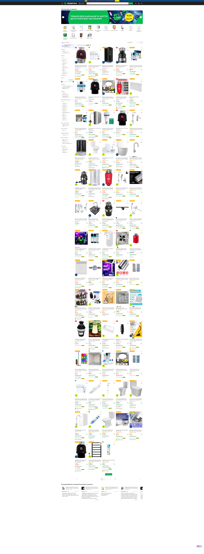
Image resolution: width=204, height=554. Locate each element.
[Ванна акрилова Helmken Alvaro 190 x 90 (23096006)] (108, 329)
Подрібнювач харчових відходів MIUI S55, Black (122, 340)
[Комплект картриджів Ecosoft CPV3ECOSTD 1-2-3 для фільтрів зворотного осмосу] (81, 86)
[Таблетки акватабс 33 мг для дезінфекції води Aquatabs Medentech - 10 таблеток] (136, 359)
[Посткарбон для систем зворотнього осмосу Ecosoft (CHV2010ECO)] (95, 388)
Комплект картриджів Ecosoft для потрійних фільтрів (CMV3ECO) (81, 129)
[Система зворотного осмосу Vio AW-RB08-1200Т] (95, 118)
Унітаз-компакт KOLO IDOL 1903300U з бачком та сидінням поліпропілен (94, 159)
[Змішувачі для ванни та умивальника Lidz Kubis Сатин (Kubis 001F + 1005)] (136, 118)
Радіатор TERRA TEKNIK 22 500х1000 (134, 97)
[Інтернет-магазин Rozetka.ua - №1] (70, 3)
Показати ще (63, 75)
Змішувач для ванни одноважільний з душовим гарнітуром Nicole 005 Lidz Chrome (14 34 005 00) (136, 220)
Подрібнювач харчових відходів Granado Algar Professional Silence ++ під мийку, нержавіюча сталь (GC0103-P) (135, 249)
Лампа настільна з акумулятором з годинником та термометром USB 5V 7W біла (108, 308)
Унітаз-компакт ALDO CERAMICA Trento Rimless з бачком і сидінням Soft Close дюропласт (122, 159)
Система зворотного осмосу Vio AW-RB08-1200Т (95, 129)
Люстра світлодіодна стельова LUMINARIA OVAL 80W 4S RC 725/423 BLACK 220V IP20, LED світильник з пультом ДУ (121, 249)
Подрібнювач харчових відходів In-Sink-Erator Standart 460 (122, 66)
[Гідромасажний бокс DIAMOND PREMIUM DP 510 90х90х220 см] (108, 55)
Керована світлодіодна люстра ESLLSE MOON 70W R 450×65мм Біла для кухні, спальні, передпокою (122, 370)
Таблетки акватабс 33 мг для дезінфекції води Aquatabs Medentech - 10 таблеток (134, 370)
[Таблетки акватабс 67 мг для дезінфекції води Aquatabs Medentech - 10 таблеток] (136, 268)
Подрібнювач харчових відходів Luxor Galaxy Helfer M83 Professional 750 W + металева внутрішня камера (80, 340)
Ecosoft (64, 63)
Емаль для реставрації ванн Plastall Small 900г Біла (122, 431)
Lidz (64, 60)
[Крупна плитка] (140, 42)
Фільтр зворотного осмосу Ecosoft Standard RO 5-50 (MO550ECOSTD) (81, 399)
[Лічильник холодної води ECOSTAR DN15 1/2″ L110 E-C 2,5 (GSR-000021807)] (95, 268)
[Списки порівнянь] (139, 3)
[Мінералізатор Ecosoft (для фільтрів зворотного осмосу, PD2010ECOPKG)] (108, 449)
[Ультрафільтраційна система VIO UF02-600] (108, 147)
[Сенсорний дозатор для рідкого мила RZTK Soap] (108, 238)
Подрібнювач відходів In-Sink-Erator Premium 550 (95, 97)
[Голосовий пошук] (127, 3)
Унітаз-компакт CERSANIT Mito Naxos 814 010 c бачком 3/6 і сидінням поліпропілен (107, 431)
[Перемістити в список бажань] (87, 48)
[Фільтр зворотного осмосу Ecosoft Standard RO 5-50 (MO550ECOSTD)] (81, 388)
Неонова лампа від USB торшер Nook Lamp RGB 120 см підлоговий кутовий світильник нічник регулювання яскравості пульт (81, 370)
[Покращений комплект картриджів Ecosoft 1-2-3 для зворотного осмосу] (136, 55)
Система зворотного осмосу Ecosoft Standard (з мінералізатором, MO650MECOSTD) (95, 66)
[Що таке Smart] (90, 45)
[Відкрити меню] (62, 3)
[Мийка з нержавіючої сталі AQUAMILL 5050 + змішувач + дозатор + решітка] (95, 208)
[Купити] (87, 70)
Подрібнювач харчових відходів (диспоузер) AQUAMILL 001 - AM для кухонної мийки (108, 220)
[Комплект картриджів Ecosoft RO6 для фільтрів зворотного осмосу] (108, 359)
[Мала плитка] (142, 42)
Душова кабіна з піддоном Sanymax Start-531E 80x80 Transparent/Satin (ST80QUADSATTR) (95, 189)
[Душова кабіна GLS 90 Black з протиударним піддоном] (81, 147)
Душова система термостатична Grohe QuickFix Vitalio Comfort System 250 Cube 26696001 (107, 400)
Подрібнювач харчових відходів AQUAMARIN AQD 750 (80, 188)
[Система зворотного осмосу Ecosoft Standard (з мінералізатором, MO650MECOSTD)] (95, 55)
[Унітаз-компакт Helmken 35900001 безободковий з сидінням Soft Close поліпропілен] (136, 388)
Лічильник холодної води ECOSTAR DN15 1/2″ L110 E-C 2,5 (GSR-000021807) (95, 279)
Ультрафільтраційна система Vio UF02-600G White (80, 431)
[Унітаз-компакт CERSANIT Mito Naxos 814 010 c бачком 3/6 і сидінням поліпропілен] (108, 419)
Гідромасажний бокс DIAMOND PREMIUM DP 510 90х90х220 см (107, 66)
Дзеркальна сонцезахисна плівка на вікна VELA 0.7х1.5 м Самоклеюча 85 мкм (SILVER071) (136, 431)
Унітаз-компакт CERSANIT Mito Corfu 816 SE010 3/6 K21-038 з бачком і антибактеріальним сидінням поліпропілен (121, 400)
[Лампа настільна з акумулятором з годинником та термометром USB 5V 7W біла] (108, 297)
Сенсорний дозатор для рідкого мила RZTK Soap (107, 249)
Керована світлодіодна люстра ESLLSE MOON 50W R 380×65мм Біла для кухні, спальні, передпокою (108, 98)
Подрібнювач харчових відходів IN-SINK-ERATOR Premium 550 (81, 461)
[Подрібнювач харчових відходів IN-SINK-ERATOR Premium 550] (81, 449)
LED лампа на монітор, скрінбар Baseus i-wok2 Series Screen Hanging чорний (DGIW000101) (121, 220)
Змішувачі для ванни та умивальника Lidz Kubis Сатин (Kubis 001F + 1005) (136, 129)
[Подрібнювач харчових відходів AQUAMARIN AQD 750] (81, 177)
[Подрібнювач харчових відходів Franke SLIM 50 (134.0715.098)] (108, 177)
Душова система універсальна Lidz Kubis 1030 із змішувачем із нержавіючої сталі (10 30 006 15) (122, 189)
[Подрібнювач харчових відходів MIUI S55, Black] (122, 329)
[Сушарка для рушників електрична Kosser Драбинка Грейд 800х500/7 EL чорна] (95, 449)
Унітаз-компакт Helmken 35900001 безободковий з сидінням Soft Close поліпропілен (136, 400)
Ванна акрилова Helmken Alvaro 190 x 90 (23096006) (108, 340)
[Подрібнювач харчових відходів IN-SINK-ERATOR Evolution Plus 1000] (81, 55)
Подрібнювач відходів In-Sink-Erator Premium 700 (122, 129)
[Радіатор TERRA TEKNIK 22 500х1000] (136, 86)
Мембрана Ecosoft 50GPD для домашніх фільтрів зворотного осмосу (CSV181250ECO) (94, 431)
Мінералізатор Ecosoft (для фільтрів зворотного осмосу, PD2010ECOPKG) (108, 461)
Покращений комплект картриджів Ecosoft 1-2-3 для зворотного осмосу (136, 66)
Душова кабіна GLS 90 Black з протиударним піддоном (80, 158)
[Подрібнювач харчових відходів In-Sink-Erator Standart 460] (122, 55)
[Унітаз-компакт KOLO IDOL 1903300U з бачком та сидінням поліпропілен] (95, 147)
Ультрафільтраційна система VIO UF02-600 (107, 158)
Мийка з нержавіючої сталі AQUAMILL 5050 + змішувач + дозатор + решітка (94, 220)
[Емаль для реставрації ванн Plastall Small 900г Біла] (122, 419)
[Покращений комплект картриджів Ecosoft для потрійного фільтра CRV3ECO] (95, 238)
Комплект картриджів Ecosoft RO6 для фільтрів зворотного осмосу (108, 370)
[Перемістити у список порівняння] (87, 50)
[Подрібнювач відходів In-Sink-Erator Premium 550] (95, 86)
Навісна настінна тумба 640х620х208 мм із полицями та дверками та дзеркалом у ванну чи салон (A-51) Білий (122, 308)
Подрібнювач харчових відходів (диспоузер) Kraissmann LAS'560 (94, 308)
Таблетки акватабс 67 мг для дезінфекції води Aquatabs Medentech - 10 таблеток (134, 279)
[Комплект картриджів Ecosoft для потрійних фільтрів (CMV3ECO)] (81, 118)
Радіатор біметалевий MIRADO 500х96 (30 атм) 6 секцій (80, 279)
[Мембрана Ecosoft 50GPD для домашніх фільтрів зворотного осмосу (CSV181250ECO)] (95, 419)
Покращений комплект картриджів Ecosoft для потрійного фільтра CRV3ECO (95, 249)
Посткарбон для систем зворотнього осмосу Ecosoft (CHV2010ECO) (95, 399)
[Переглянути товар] (102, 95)
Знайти (130, 3)
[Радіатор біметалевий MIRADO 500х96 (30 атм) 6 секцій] (81, 268)
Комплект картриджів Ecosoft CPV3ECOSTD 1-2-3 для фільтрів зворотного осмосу (80, 98)
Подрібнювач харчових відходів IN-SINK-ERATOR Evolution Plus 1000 (81, 66)
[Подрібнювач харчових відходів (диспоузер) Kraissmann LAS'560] (95, 297)
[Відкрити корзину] (142, 3)
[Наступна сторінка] (140, 479)
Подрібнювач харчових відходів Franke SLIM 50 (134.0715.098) (107, 188)
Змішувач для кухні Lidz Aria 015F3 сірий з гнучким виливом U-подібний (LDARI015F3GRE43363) (136, 159)
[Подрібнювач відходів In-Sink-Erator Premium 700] (122, 118)
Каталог (82, 3)
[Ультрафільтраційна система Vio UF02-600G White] (81, 419)
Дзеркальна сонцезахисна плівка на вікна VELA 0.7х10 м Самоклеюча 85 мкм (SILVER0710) (72, 488)
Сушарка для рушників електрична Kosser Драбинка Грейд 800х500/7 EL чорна (95, 461)
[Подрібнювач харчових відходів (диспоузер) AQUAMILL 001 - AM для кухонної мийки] (108, 208)
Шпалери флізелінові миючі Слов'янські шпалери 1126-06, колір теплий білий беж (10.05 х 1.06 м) (95, 370)
